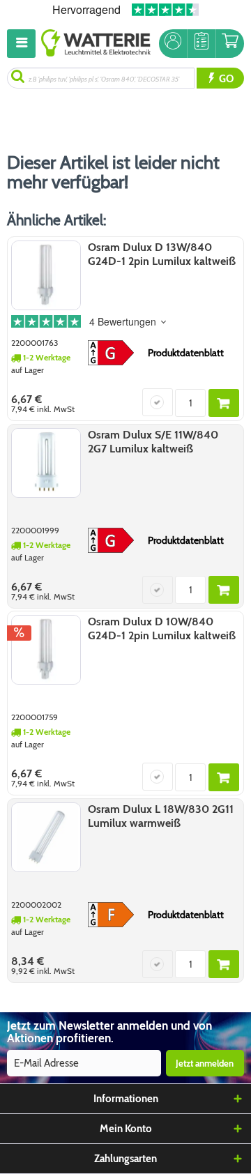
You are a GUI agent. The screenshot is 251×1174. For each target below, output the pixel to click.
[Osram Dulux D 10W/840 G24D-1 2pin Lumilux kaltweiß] (46, 650)
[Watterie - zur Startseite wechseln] (96, 43)
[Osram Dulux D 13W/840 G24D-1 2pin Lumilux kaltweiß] (46, 275)
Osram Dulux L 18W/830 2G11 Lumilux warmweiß (161, 816)
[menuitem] (24, 43)
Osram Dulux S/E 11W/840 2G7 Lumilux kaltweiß (153, 441)
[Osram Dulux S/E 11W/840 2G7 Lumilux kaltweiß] (46, 463)
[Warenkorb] (230, 43)
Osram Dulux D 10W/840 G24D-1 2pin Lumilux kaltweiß (162, 628)
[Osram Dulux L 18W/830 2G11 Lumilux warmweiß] (46, 837)
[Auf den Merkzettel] (157, 402)
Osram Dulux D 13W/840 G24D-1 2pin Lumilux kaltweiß (162, 254)
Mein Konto (126, 1128)
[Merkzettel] (201, 43)
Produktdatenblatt (186, 352)
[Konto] (173, 43)
